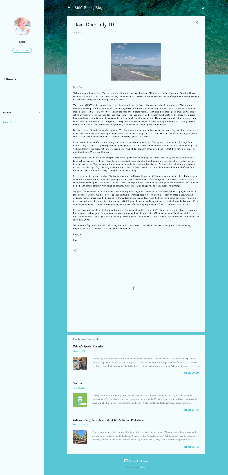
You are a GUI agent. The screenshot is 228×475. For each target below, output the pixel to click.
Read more (191, 373)
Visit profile (22, 50)
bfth (22, 42)
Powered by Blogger (138, 460)
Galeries (142, 467)
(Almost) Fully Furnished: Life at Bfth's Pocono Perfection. (108, 420)
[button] (197, 22)
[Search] (203, 8)
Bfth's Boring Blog (88, 7)
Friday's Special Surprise (88, 346)
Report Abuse (9, 122)
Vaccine (77, 383)
